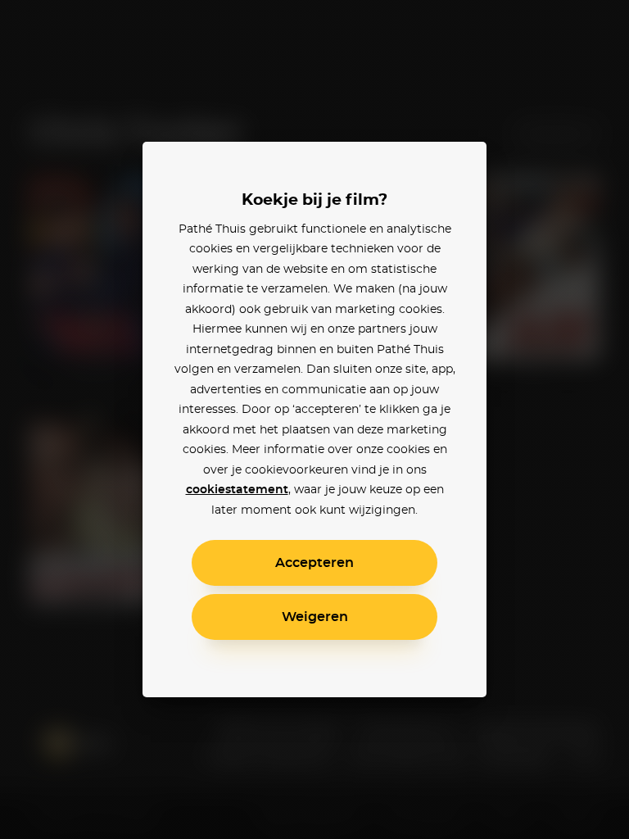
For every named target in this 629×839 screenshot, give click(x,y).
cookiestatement (237, 490)
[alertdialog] (314, 419)
